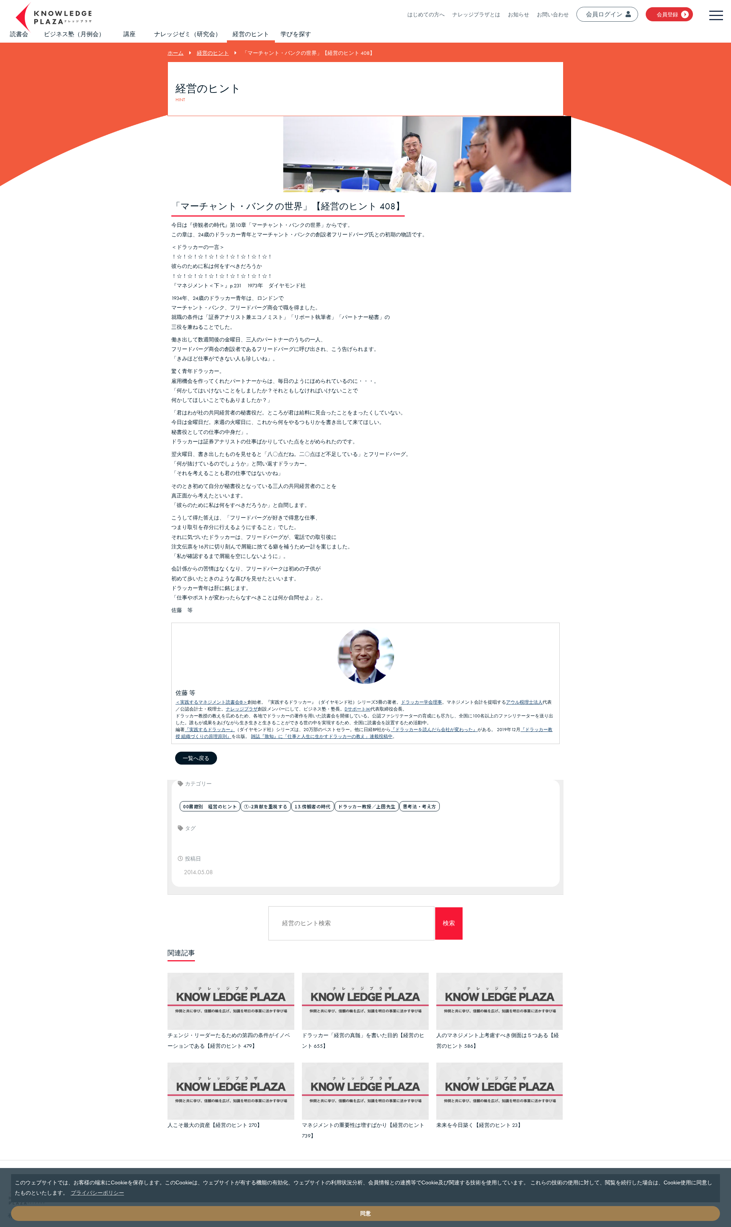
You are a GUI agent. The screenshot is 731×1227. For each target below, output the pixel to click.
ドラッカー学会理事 (421, 702)
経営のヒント (251, 34)
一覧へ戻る (196, 758)
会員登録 (667, 14)
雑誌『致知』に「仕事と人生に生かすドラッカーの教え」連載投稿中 (322, 736)
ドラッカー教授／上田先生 (367, 806)
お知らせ (518, 14)
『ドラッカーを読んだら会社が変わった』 (434, 730)
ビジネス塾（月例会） (74, 34)
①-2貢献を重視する (265, 806)
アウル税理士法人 (524, 702)
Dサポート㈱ (357, 709)
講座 (129, 34)
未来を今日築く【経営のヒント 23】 (479, 1119)
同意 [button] (365, 1213)
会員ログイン (604, 14)
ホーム (176, 52)
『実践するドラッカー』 (210, 730)
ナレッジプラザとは (476, 14)
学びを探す (296, 34)
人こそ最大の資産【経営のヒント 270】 (215, 1119)
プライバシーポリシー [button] (97, 1193)
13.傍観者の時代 (312, 806)
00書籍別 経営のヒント (210, 806)
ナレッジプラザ (242, 709)
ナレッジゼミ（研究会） (187, 34)
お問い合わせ (553, 14)
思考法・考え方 (419, 806)
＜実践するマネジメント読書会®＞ (211, 702)
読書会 (19, 34)
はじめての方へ (426, 14)
